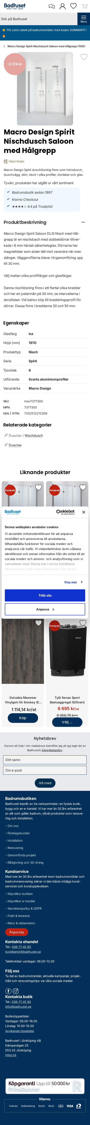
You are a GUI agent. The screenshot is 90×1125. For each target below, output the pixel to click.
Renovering (15, 848)
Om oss (13, 826)
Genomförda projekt (22, 855)
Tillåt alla (45, 595)
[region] (45, 222)
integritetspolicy (52, 750)
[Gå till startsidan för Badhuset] (14, 6)
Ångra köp (16, 932)
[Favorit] (84, 57)
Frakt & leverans (19, 916)
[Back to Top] (82, 1097)
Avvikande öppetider (19, 1031)
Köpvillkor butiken (20, 894)
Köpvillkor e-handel (21, 901)
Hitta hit (10, 1055)
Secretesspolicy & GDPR (25, 908)
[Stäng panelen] (83, 512)
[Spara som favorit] (38, 487)
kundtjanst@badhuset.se (23, 951)
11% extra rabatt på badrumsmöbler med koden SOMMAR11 (45, 30)
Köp (22, 718)
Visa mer (70, 582)
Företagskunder (19, 833)
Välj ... (67, 722)
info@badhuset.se (18, 1006)
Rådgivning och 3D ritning (26, 862)
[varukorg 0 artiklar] (84, 6)
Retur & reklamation (21, 923)
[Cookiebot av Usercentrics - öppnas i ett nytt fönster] (57, 512)
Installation (15, 840)
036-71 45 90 (21, 947)
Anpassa (42, 609)
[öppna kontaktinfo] (51, 6)
